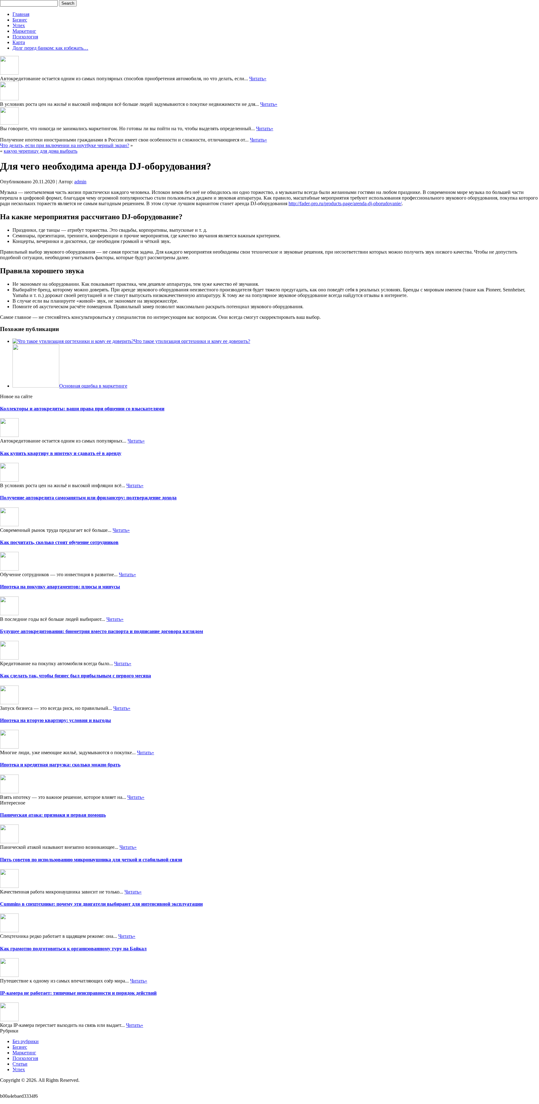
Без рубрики (25, 1041)
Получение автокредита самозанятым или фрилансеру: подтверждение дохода (88, 497)
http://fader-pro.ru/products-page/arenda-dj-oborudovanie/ (345, 203)
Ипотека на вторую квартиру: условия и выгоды (55, 720)
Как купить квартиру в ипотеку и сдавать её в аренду (60, 453)
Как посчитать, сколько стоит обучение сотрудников (59, 542)
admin (80, 181)
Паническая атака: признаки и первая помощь (53, 815)
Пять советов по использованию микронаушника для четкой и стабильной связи (91, 859)
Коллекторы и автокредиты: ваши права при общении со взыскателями (82, 408)
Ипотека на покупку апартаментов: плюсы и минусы (60, 586)
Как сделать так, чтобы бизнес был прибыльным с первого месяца (75, 675)
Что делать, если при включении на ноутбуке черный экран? (64, 145)
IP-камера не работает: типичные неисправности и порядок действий (78, 993)
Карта (18, 42)
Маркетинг (24, 31)
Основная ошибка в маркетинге (93, 386)
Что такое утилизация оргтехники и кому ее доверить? (192, 341)
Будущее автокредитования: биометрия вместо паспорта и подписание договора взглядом (101, 631)
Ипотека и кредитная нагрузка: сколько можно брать (60, 764)
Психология (25, 36)
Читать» (257, 78)
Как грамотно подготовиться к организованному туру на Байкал (73, 948)
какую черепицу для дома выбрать (40, 151)
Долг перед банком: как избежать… (50, 48)
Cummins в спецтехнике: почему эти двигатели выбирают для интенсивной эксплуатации (101, 904)
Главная (20, 14)
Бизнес (19, 19)
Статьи (19, 1064)
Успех (18, 25)
